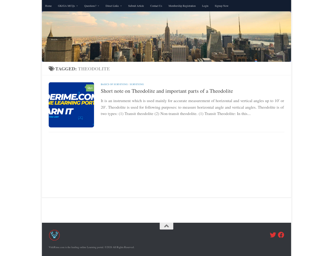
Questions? (90, 5)
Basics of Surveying (114, 84)
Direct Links (112, 5)
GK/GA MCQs (66, 5)
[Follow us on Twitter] (273, 235)
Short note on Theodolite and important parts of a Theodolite (167, 90)
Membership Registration (182, 5)
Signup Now (222, 5)
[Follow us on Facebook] (281, 235)
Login (205, 5)
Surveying (137, 84)
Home (48, 5)
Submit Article (136, 5)
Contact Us (156, 5)
